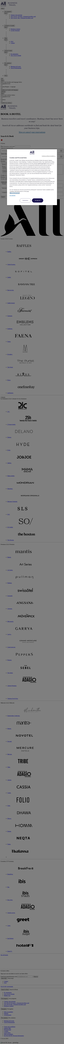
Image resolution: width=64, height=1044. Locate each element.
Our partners (12, 195)
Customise (25, 200)
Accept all (37, 200)
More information (14, 193)
